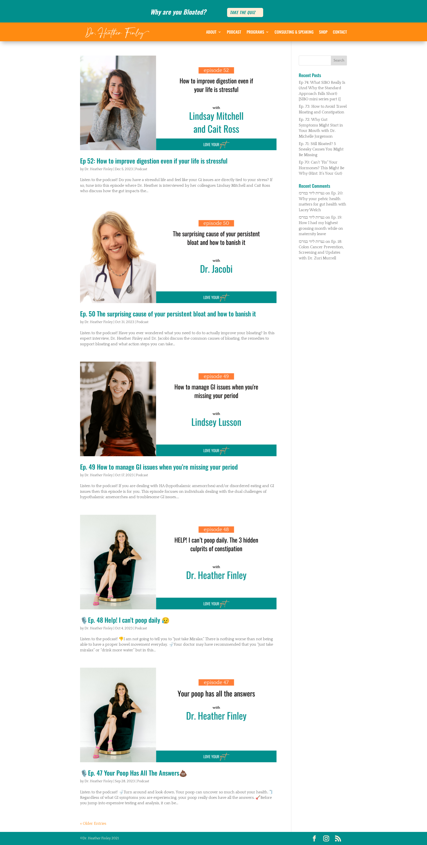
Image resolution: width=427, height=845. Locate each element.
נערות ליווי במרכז (311, 193)
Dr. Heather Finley (99, 169)
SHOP (323, 32)
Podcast (141, 169)
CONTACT (340, 32)
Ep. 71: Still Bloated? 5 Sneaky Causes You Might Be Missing (321, 149)
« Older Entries (93, 823)
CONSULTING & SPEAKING (294, 32)
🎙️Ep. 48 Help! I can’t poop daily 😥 (125, 620)
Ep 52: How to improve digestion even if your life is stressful (154, 160)
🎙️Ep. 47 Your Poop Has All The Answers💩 (133, 773)
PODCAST (234, 32)
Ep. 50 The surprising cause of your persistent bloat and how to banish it (168, 313)
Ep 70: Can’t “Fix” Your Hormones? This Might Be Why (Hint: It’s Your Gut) (321, 168)
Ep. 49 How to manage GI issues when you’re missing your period (159, 467)
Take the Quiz (242, 12)
